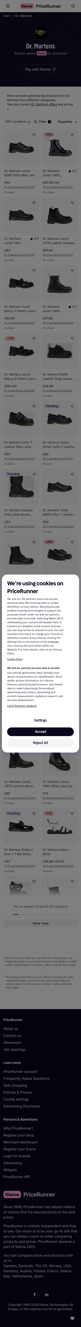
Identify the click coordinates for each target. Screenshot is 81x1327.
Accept (40, 732)
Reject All (40, 743)
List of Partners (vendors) (22, 705)
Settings (40, 720)
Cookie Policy (15, 659)
